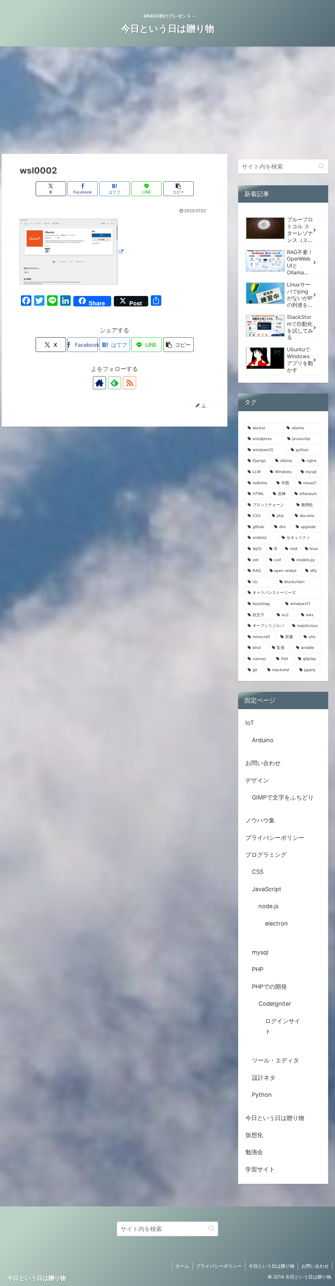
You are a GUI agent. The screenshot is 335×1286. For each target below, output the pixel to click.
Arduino (262, 740)
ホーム (182, 1266)
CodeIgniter (274, 1003)
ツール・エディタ (275, 1060)
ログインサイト (282, 1026)
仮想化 (254, 1134)
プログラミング (266, 854)
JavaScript (266, 889)
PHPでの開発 (269, 986)
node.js (268, 906)
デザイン (257, 780)
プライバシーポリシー (274, 837)
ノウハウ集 (260, 820)
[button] (178, 188)
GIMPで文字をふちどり (283, 797)
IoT (249, 722)
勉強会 (254, 1151)
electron (276, 923)
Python (262, 1094)
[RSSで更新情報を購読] (129, 382)
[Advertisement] (167, 100)
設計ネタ (263, 1077)
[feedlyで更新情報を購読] (114, 382)
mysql (260, 952)
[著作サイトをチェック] (99, 382)
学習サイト (260, 1169)
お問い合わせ (263, 763)
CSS (257, 871)
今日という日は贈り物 (274, 1117)
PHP (257, 969)
